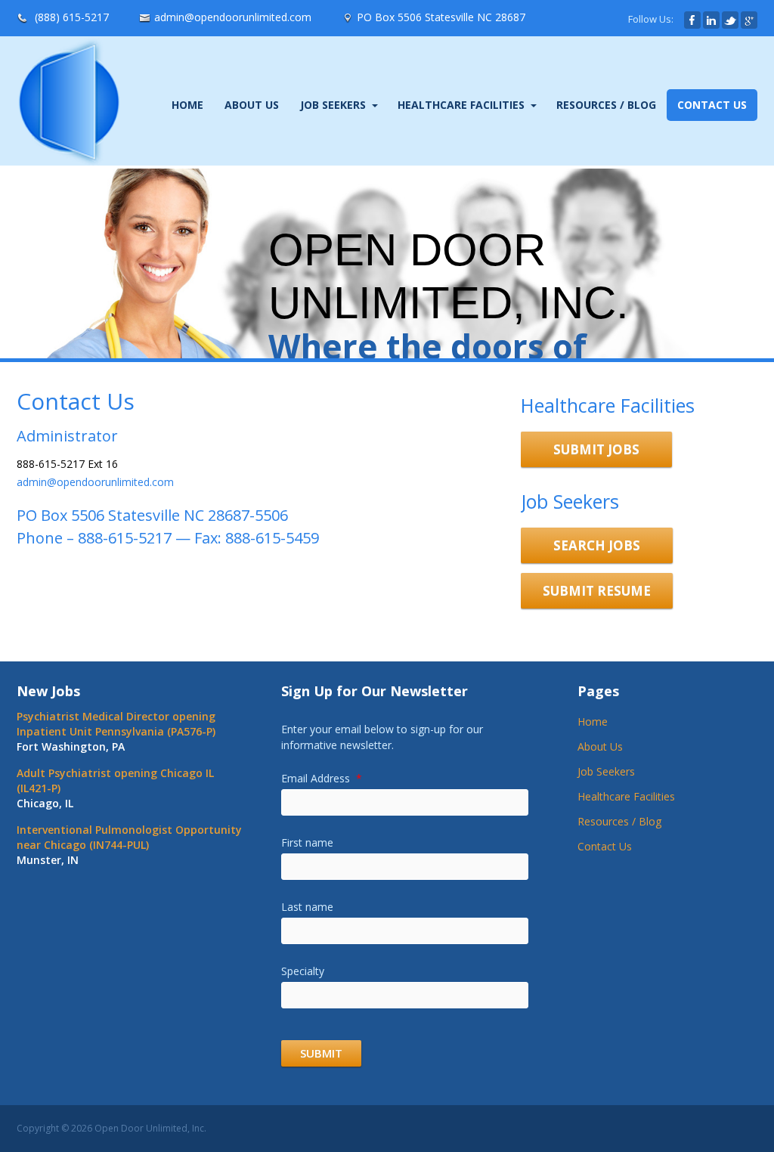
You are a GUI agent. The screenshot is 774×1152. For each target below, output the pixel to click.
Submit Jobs (596, 449)
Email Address (321, 778)
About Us (251, 105)
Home (187, 105)
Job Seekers (333, 105)
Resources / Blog (606, 105)
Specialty (302, 971)
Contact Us (712, 105)
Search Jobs (596, 545)
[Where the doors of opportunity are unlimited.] (68, 158)
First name (307, 842)
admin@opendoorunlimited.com (232, 17)
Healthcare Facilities (461, 105)
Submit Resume (597, 590)
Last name (307, 907)
